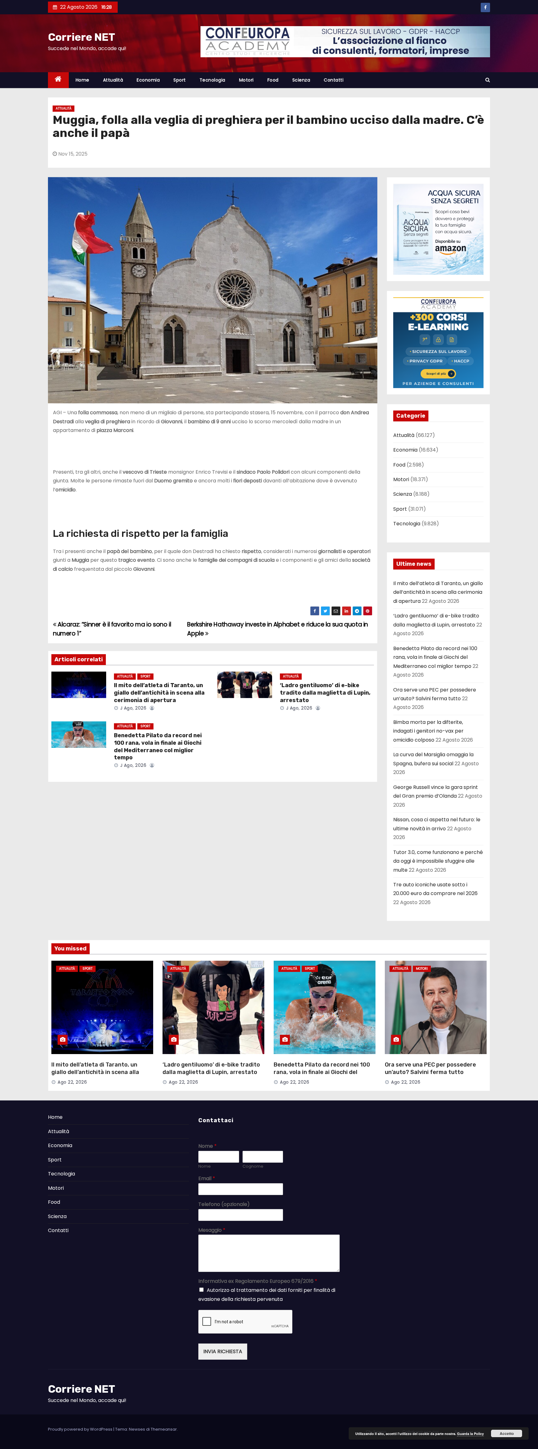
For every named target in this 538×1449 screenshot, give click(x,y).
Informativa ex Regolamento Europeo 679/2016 (257, 1281)
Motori (246, 80)
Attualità (113, 80)
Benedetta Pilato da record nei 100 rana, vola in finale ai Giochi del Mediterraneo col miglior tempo (158, 746)
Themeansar (164, 1429)
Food (273, 80)
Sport (179, 80)
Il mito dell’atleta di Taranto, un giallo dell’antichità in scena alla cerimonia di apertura (159, 693)
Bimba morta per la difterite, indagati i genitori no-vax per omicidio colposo (428, 731)
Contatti (333, 80)
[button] (487, 79)
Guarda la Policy (470, 1433)
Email (206, 1178)
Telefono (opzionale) (224, 1204)
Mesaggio (211, 1230)
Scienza (301, 80)
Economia (148, 80)
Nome (207, 1146)
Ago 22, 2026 (72, 1082)
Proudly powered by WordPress (80, 1429)
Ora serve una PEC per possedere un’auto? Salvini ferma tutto (430, 1068)
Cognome (253, 1166)
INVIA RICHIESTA (222, 1351)
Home (82, 80)
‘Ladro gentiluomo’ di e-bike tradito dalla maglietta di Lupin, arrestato (325, 693)
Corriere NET (81, 37)
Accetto (507, 1433)
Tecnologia (212, 80)
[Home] (58, 80)
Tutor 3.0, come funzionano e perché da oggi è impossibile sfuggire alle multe (438, 861)
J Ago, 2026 (132, 708)
